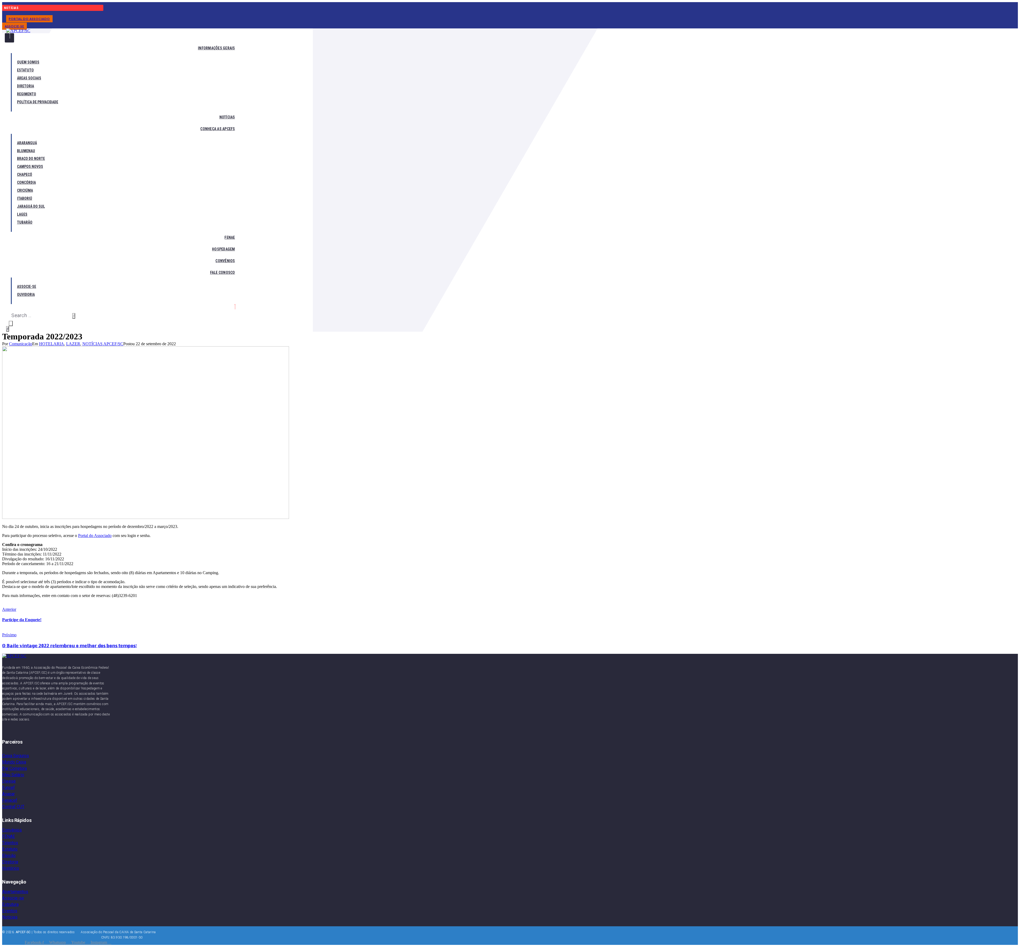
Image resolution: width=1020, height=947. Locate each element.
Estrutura (10, 904)
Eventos (9, 910)
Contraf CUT (13, 806)
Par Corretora (14, 768)
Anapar (8, 793)
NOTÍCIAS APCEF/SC (102, 344)
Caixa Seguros (15, 755)
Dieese (9, 781)
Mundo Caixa (14, 762)
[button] (29, 18)
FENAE (8, 836)
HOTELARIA (51, 344)
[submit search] (73, 316)
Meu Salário (13, 774)
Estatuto (10, 849)
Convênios (12, 830)
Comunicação (20, 344)
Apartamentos (15, 891)
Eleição (9, 855)
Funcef (8, 787)
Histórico (10, 868)
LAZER (73, 344)
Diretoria (10, 861)
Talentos (10, 842)
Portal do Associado (95, 535)
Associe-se (13, 898)
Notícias (10, 917)
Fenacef (9, 800)
